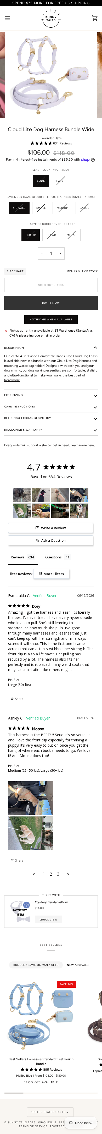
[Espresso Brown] (15, 1083)
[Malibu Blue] (64, 1083)
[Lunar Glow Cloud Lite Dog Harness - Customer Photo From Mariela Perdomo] (60, 511)
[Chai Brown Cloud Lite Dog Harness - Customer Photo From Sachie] (79, 511)
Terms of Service (33, 1126)
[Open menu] (12, 18)
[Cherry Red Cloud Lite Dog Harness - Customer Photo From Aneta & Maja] (41, 495)
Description (14, 348)
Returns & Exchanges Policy (27, 418)
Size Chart (15, 271)
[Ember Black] (7, 1083)
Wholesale (47, 1122)
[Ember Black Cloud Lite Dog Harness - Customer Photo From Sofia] (22, 495)
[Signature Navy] (72, 1083)
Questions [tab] (53, 557)
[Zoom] (17, 108)
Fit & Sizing (13, 395)
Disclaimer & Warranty (23, 429)
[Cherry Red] (23, 1083)
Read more (12, 380)
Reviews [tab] (17, 557)
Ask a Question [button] (53, 540)
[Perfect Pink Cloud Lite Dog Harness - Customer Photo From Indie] (41, 511)
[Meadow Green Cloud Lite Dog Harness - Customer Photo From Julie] (60, 495)
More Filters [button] (53, 573)
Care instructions (19, 406)
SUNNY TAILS (17, 1122)
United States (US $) (48, 1112)
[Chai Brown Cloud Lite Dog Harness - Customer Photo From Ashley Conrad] (79, 495)
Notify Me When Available (51, 319)
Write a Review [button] (53, 528)
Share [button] (19, 699)
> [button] (68, 874)
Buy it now (51, 302)
